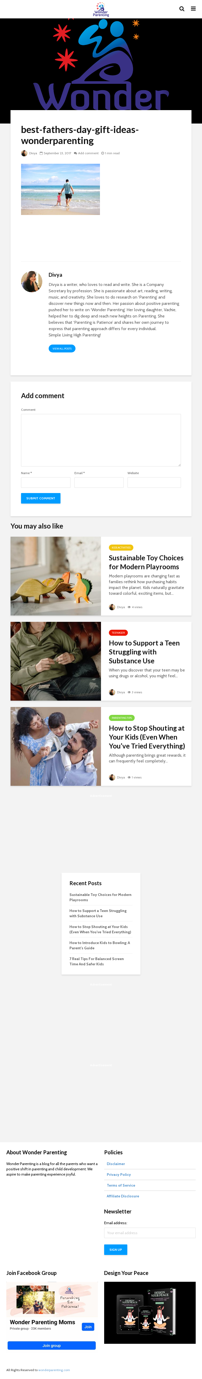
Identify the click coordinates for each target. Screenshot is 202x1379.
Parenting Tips (122, 718)
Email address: (115, 1223)
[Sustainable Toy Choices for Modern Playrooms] (56, 575)
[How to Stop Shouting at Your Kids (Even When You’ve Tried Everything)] (56, 746)
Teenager (118, 632)
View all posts (62, 348)
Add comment (88, 153)
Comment (28, 409)
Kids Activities (121, 547)
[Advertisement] (101, 241)
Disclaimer (116, 1163)
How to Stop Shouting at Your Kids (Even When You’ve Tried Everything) (147, 737)
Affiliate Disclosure (123, 1196)
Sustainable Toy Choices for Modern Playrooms (146, 562)
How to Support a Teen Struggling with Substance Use (144, 652)
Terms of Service (121, 1185)
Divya (32, 153)
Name (26, 473)
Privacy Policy (119, 1174)
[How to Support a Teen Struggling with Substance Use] (56, 660)
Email (79, 473)
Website (133, 473)
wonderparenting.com (54, 1370)
